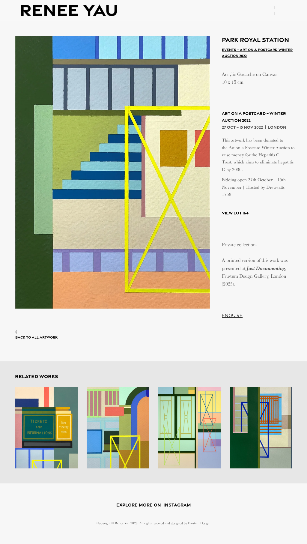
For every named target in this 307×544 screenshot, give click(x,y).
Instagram (177, 505)
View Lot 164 (235, 212)
